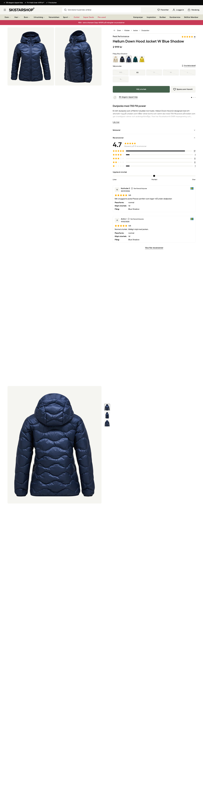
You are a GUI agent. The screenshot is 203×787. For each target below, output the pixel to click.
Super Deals (88, 17)
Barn (26, 17)
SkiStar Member (191, 17)
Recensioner (118, 138)
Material (116, 130)
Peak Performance (121, 36)
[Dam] (10, 17)
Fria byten (53, 2)
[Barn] (29, 17)
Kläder (127, 30)
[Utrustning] (44, 17)
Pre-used (102, 17)
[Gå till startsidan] (22, 9)
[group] (154, 76)
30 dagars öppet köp (14, 2)
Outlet (77, 17)
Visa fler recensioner (154, 248)
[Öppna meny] (5, 10)
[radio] (121, 72)
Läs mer (116, 122)
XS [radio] (137, 72)
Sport (65, 17)
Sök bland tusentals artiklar (79, 10)
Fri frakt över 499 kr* (35, 2)
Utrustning (38, 17)
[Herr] (19, 17)
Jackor (135, 30)
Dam (7, 17)
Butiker (163, 17)
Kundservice (175, 17)
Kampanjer (138, 17)
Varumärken (54, 17)
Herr (16, 17)
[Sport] (69, 17)
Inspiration (151, 17)
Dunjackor (145, 30)
